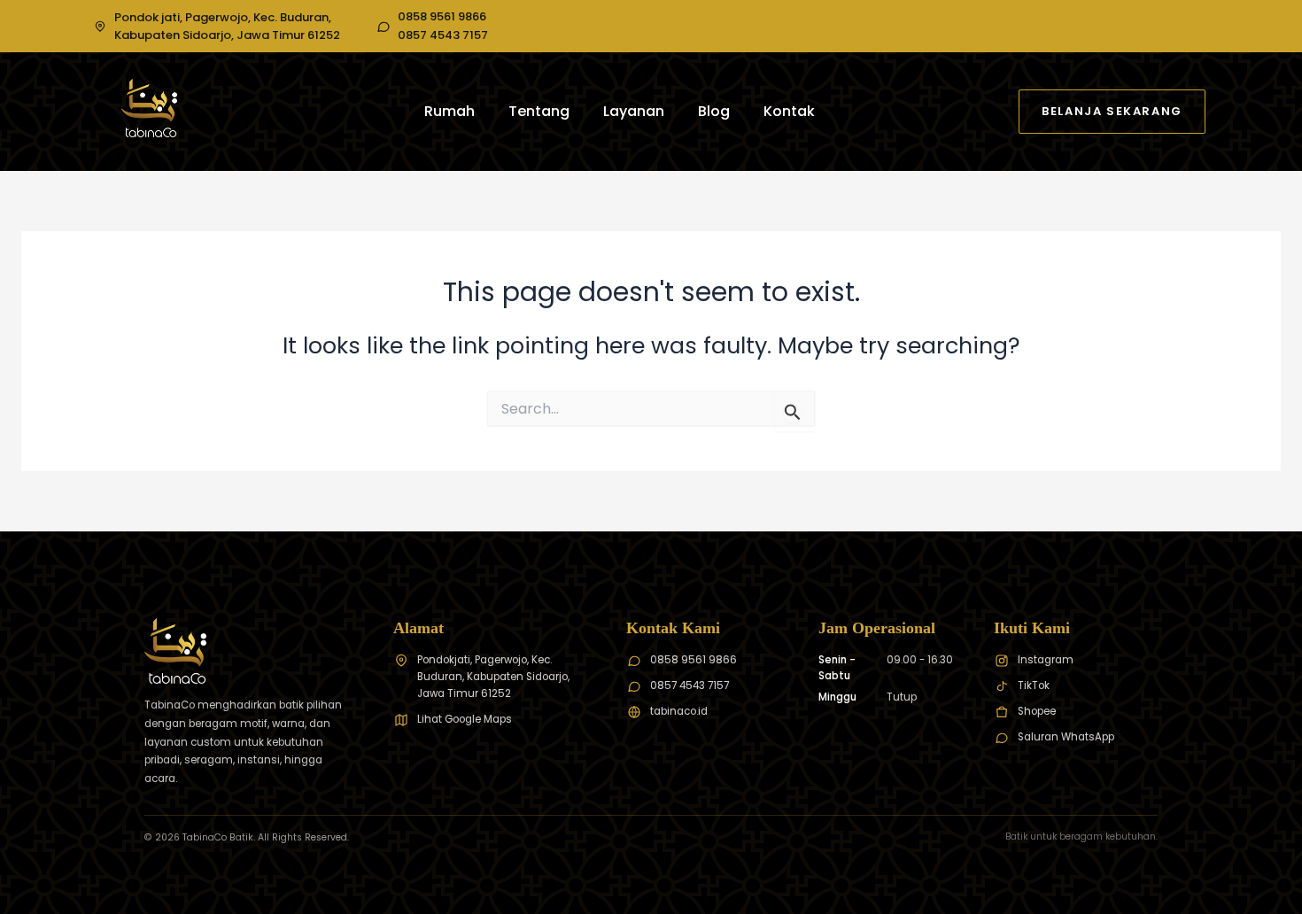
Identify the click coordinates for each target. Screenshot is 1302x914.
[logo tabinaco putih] (149, 108)
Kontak (789, 111)
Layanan (633, 111)
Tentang (539, 111)
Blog (714, 111)
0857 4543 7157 (443, 35)
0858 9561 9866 (442, 17)
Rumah (449, 111)
